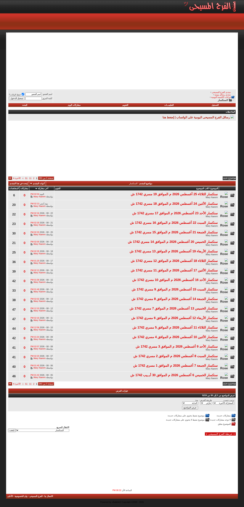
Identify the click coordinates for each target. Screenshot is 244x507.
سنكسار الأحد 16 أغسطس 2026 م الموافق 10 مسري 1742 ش (175, 280)
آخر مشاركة (43, 188)
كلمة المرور (47, 98)
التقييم (57, 188)
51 (26, 178)
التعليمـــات (169, 105)
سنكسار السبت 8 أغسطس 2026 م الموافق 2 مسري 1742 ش (175, 356)
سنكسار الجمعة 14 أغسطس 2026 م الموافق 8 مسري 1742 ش (175, 299)
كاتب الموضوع (202, 188)
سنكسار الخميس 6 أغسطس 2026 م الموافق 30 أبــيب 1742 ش (174, 375)
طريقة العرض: (205, 400)
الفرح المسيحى (36, 496)
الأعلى (10, 496)
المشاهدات (14, 188)
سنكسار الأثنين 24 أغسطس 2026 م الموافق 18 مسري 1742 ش (174, 204)
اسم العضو (47, 94)
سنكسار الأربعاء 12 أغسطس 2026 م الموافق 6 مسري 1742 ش (174, 318)
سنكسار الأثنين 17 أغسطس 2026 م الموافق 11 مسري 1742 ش (174, 270)
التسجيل (215, 105)
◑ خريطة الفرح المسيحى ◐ (220, 434)
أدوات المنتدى (39, 183)
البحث (24, 105)
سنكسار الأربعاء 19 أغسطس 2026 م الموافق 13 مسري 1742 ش (174, 251)
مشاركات (24, 188)
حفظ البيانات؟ (15, 95)
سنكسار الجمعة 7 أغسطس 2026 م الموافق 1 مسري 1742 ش (175, 365)
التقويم (125, 105)
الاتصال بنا (48, 496)
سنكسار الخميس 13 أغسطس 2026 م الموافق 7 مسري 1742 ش (174, 308)
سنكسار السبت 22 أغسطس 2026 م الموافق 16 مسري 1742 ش (174, 223)
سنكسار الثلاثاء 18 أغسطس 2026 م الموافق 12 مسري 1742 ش (174, 261)
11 (30, 178)
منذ (196, 400)
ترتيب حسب (228, 400)
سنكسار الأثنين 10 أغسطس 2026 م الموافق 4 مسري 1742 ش (175, 337)
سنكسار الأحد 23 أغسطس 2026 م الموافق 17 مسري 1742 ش (175, 213)
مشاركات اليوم (74, 105)
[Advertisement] (122, 60)
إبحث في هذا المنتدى (19, 183)
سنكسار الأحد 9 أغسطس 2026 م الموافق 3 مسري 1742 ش (177, 346)
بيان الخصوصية (21, 496)
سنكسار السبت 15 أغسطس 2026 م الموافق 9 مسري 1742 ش (175, 289)
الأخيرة (17, 178)
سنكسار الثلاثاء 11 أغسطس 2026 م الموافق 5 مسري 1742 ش (175, 327)
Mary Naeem (212, 197)
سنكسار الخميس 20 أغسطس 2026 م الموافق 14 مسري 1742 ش (173, 242)
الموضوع (214, 188)
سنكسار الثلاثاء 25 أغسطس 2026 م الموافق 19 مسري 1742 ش (174, 194)
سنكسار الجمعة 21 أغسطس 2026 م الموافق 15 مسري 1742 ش (174, 232)
